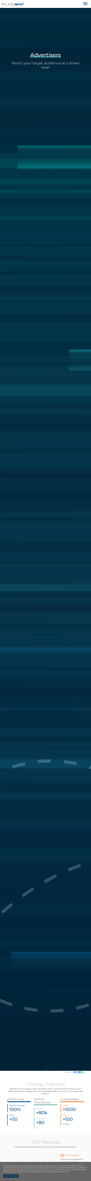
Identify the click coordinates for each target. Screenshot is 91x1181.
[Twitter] (77, 1072)
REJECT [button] (15, 1176)
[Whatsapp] (82, 1072)
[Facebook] (74, 1072)
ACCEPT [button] (7, 1176)
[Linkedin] (80, 1072)
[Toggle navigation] (85, 4)
